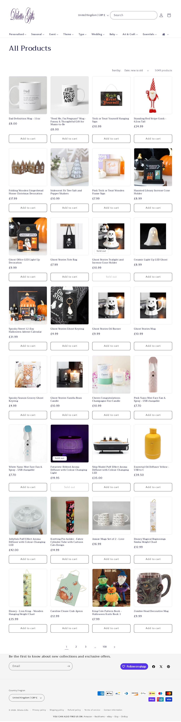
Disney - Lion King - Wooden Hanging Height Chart (26, 613)
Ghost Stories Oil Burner (106, 328)
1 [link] (66, 646)
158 (105, 646)
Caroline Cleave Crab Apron (67, 611)
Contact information (113, 710)
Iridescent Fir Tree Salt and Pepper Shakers (66, 192)
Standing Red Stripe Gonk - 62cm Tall (150, 120)
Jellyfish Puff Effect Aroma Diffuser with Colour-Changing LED (27, 542)
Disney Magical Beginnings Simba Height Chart (150, 541)
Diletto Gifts (22, 710)
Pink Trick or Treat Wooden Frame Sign (108, 192)
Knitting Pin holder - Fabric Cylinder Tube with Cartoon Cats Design (67, 542)
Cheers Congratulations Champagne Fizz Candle (106, 400)
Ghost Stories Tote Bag (64, 259)
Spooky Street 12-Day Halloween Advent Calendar (25, 330)
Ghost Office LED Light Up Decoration (24, 261)
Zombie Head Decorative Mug (151, 611)
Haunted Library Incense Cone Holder (152, 192)
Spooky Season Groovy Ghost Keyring (26, 400)
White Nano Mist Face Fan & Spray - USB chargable (25, 469)
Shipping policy (57, 710)
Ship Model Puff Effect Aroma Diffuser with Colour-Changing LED (110, 470)
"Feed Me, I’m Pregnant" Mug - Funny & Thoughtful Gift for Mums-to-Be (68, 121)
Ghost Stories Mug (145, 328)
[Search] (153, 15)
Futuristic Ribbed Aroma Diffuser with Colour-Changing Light (69, 470)
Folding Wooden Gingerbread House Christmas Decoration (26, 192)
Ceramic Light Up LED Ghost (151, 259)
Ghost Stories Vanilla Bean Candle (66, 400)
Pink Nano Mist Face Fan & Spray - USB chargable (150, 400)
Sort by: (116, 70)
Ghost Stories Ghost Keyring (67, 328)
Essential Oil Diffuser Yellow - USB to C (151, 469)
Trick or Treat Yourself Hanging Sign (110, 120)
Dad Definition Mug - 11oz (24, 118)
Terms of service (92, 710)
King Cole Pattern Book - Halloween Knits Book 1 (107, 613)
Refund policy (74, 710)
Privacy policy (39, 710)
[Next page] (114, 647)
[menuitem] (18, 34)
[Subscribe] (68, 666)
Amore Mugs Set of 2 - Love (108, 539)
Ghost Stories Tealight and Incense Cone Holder (108, 261)
